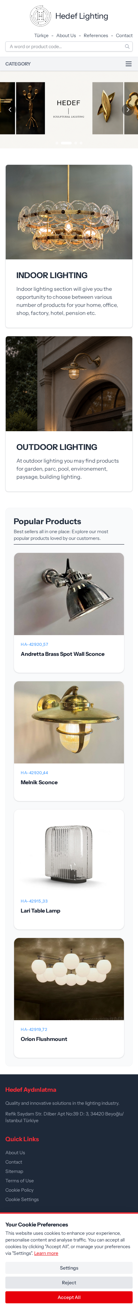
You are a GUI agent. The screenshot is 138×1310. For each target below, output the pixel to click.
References (96, 35)
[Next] (128, 110)
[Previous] (10, 110)
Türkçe (41, 35)
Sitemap (14, 1171)
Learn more (46, 1253)
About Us (66, 35)
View (69, 599)
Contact (124, 35)
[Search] (127, 46)
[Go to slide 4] (81, 143)
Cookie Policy (19, 1190)
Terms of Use (19, 1181)
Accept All (69, 1297)
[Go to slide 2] (66, 143)
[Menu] (129, 64)
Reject (69, 1283)
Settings (69, 1268)
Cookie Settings (22, 1199)
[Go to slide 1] (57, 143)
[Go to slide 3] (75, 143)
